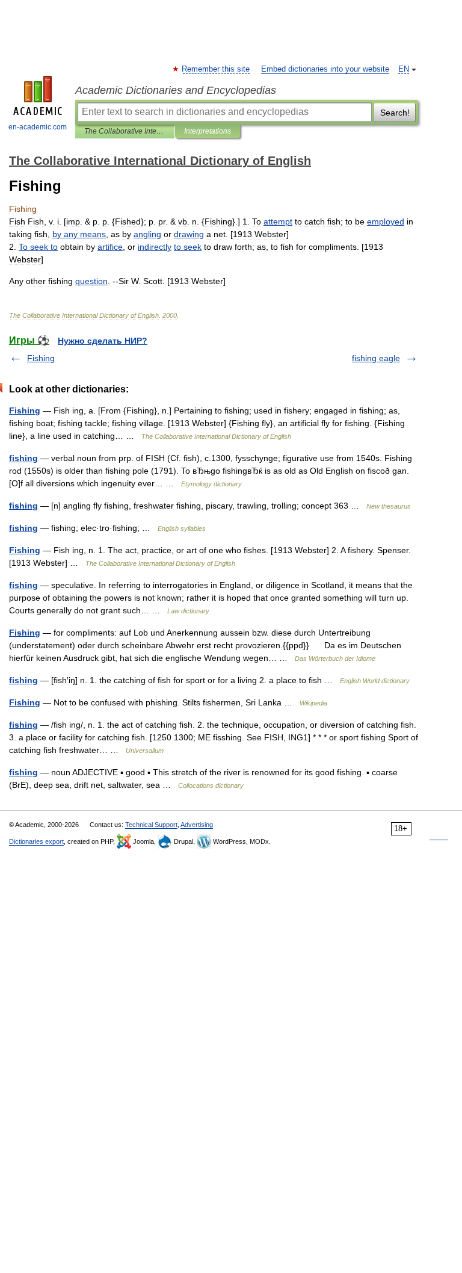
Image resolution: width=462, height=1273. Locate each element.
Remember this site (216, 69)
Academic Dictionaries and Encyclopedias (175, 90)
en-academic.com (37, 127)
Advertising (196, 824)
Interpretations (207, 131)
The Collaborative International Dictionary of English (124, 131)
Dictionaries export (36, 841)
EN (403, 69)
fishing (23, 458)
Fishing (41, 358)
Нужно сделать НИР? (102, 340)
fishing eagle (376, 358)
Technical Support (151, 824)
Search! (395, 112)
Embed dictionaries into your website (325, 69)
